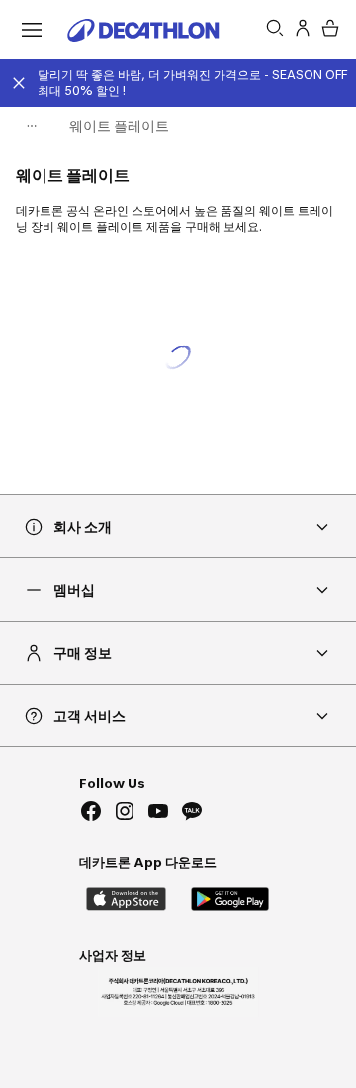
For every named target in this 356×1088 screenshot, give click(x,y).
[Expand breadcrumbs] (31, 126)
